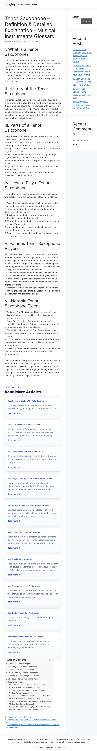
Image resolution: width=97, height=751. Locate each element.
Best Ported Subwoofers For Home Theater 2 (28, 685)
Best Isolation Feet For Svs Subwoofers (25, 451)
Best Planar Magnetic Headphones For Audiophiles (31, 701)
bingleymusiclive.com (21, 4)
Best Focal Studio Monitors (19, 559)
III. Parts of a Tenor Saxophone (21, 670)
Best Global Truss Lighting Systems (23, 532)
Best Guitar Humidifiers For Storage (23, 613)
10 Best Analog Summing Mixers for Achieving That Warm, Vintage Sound (82, 55)
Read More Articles (16, 682)
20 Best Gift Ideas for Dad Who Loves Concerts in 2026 (82, 82)
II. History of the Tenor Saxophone (22, 667)
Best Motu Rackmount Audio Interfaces (25, 636)
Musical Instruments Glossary (19, 717)
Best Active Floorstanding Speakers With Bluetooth (31, 707)
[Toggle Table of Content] (48, 660)
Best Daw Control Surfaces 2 (23, 704)
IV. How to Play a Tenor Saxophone (23, 673)
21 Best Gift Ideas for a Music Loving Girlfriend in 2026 (81, 105)
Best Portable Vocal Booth (22, 693)
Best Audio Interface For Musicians (26, 710)
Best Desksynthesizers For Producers (24, 586)
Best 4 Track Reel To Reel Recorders (26, 688)
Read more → (13, 413)
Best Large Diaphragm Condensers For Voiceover (29, 478)
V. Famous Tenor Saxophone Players (24, 676)
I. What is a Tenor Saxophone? (20, 663)
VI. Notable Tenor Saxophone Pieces (23, 679)
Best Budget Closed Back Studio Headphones (28, 505)
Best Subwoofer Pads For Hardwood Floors (28, 690)
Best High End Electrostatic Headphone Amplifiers (31, 696)
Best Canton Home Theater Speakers (24, 424)
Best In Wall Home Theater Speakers (26, 699)
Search (76, 17)
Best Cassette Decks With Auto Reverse (25, 401)
